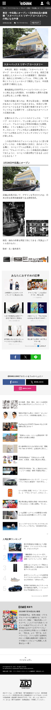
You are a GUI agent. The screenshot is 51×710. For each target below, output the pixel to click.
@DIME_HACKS (38, 382)
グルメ (23, 8)
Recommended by (31, 346)
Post (25, 357)
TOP (4, 8)
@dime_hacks (27, 388)
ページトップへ (25, 660)
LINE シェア (36, 357)
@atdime (15, 382)
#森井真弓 (36, 23)
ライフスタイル (13, 8)
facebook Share (15, 357)
